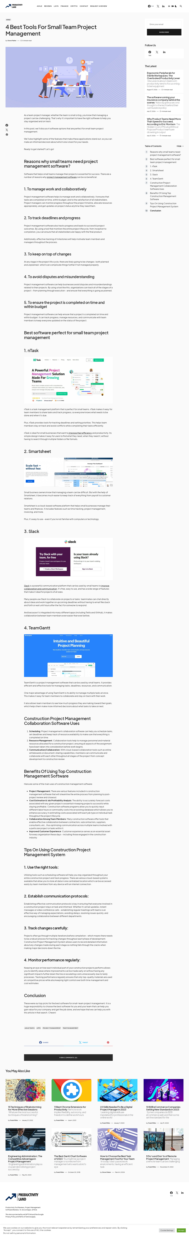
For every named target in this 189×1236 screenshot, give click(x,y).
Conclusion (155, 210)
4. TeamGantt (156, 178)
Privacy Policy (11, 1217)
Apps (38, 1028)
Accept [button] (181, 1230)
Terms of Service (25, 1217)
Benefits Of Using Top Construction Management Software (163, 196)
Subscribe (164, 32)
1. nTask (153, 166)
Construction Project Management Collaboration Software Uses (163, 186)
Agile (8, 19)
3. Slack (154, 174)
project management (52, 1028)
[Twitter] (158, 6)
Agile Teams (29, 1028)
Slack (26, 585)
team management (70, 1028)
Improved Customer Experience (45, 831)
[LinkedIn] (163, 6)
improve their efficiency (80, 433)
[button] (172, 6)
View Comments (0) (68, 1057)
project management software (62, 177)
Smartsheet (39, 451)
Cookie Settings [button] (166, 1230)
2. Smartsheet (157, 170)
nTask (33, 350)
